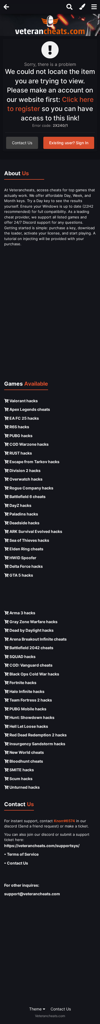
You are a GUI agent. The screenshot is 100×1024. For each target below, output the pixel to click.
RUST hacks (20, 453)
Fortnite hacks (22, 682)
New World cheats (26, 752)
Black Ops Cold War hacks (34, 674)
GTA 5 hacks (21, 575)
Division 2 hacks (25, 470)
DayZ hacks (20, 505)
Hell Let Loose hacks (28, 726)
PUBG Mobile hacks (27, 708)
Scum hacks (20, 778)
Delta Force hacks (26, 566)
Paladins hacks (23, 514)
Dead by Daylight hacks (31, 630)
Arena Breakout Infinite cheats (38, 639)
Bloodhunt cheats (26, 761)
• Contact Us (16, 863)
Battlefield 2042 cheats (31, 647)
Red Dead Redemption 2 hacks (38, 734)
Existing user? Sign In (68, 142)
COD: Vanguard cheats (30, 665)
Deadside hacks (24, 522)
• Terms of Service (21, 854)
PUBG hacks (20, 435)
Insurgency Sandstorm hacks (37, 743)
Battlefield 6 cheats (27, 496)
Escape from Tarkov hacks (34, 461)
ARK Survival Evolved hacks (35, 531)
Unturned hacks (24, 787)
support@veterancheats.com (32, 893)
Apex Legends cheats (29, 409)
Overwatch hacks (25, 479)
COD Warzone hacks (29, 444)
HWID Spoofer (22, 557)
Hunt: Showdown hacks (31, 717)
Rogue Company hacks (31, 488)
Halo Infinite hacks (26, 691)
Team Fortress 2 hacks (30, 700)
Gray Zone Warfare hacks (33, 621)
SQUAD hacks (22, 656)
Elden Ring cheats (26, 548)
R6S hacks (19, 426)
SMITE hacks (21, 769)
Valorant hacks (23, 400)
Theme (36, 1009)
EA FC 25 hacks (24, 418)
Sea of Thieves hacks (29, 540)
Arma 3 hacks (22, 612)
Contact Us (22, 142)
